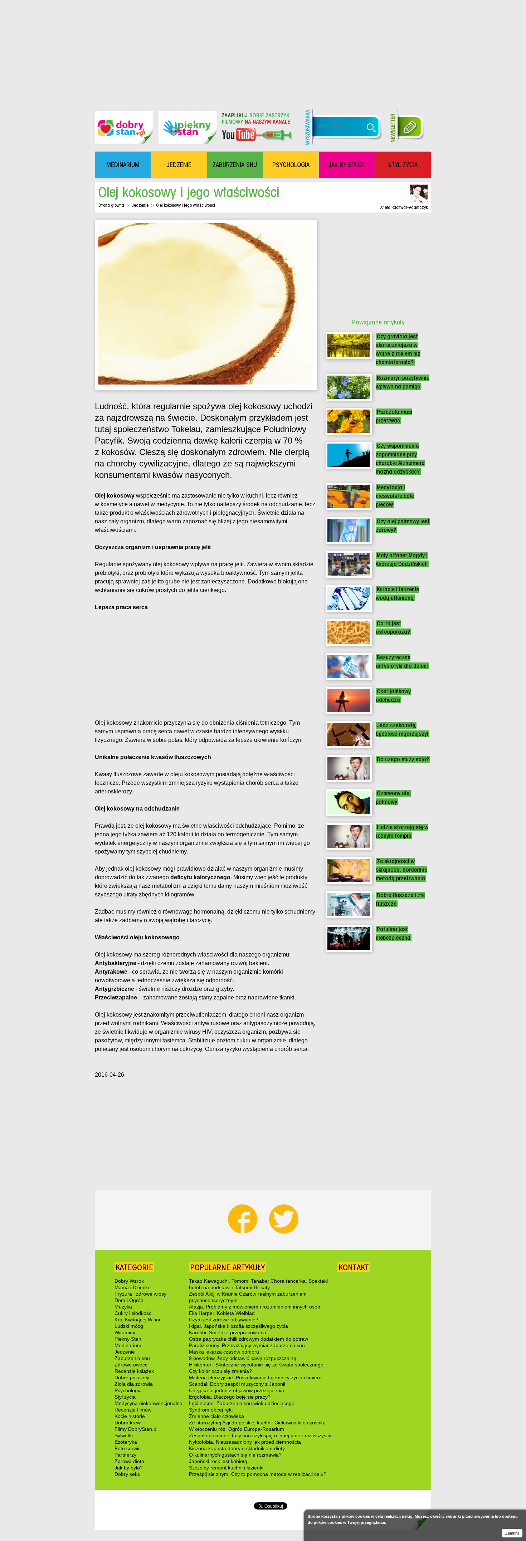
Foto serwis (128, 1448)
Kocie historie (130, 1416)
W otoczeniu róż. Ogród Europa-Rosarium (236, 1429)
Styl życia (125, 1397)
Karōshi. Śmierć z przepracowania (227, 1332)
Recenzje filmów (133, 1410)
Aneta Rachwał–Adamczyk (404, 207)
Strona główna (111, 205)
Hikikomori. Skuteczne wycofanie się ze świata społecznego (256, 1365)
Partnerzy (125, 1455)
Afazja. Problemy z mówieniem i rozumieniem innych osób (254, 1307)
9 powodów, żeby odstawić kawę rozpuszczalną (242, 1358)
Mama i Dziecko (133, 1287)
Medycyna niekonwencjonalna (148, 1403)
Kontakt (354, 1267)
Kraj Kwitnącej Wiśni (137, 1319)
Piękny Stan (128, 1339)
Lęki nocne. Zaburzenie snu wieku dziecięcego (241, 1403)
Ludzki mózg (129, 1326)
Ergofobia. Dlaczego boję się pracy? (230, 1397)
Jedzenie (140, 205)
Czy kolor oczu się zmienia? (220, 1371)
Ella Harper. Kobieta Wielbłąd (222, 1313)
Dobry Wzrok (129, 1281)
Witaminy (125, 1332)
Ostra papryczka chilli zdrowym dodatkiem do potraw (248, 1339)
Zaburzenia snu (132, 1358)
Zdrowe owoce (131, 1365)
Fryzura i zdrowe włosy (140, 1294)
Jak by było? (129, 1468)
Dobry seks (127, 1474)
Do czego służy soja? (403, 759)
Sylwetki (124, 1435)
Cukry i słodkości (133, 1313)
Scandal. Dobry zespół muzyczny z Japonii (237, 1384)
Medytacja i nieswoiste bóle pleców (395, 496)
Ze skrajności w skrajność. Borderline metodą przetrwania (401, 870)
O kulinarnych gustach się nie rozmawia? (235, 1455)
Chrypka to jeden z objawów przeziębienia (236, 1390)
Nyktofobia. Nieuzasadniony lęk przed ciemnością (245, 1442)
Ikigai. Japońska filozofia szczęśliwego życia (238, 1326)
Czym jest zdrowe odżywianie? (223, 1319)
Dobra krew (128, 1422)
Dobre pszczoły (132, 1377)
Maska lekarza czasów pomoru (224, 1352)
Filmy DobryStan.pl (136, 1429)
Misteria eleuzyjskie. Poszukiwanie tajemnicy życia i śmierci (255, 1377)
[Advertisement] (263, 50)
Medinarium (128, 1345)
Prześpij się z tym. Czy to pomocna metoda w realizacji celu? (257, 1474)
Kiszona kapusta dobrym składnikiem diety (237, 1448)
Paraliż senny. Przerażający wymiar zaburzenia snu (247, 1345)
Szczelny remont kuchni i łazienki (226, 1468)
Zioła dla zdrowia (134, 1384)
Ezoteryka (126, 1442)
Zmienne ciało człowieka (216, 1416)
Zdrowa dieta (129, 1461)
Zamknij (512, 1533)
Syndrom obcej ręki (211, 1410)
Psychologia (128, 1390)
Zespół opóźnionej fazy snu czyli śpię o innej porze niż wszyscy (260, 1435)
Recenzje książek (134, 1371)
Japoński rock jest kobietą (218, 1461)
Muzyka (123, 1307)
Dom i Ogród (129, 1300)
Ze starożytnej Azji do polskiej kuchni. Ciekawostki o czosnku (257, 1422)
